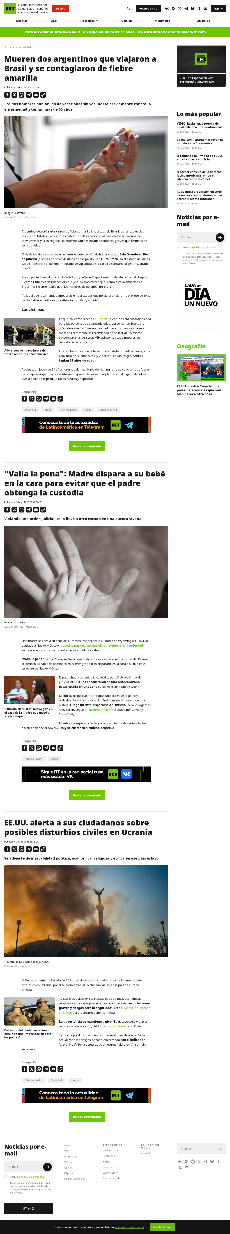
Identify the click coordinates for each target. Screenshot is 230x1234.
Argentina (30, 410)
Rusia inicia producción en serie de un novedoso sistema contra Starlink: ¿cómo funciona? (199, 195)
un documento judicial (100, 709)
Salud (88, 410)
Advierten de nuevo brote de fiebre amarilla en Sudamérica (26, 352)
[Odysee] (193, 1161)
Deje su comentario (87, 446)
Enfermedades (67, 410)
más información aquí (129, 1227)
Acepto (200, 247)
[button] (201, 59)
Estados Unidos (33, 759)
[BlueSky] (193, 8)
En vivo (60, 8)
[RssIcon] (180, 1167)
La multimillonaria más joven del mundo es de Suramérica (200, 141)
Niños (54, 759)
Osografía (191, 346)
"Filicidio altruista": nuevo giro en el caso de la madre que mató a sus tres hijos (28, 712)
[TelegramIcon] (186, 8)
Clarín (31, 268)
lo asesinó (101, 645)
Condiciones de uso (113, 1178)
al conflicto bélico (115, 1026)
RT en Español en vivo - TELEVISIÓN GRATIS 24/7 (197, 80)
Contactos (108, 1156)
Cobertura (108, 1167)
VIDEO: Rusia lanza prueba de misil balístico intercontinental (199, 125)
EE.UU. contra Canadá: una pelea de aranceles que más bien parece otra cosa (199, 390)
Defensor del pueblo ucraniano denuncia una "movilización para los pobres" (27, 1034)
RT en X (28, 1208)
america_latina (108, 410)
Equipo (106, 1161)
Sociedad (56, 1080)
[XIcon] (180, 8)
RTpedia (68, 1173)
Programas (87, 21)
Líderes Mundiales (74, 1179)
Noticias (21, 21)
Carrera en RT (110, 1172)
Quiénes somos (111, 1150)
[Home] (10, 8)
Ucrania (74, 1080)
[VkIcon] (167, 8)
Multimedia (162, 21)
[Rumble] (173, 8)
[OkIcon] (199, 8)
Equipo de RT (205, 21)
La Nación (100, 319)
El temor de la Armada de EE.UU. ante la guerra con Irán (200, 158)
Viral (53, 21)
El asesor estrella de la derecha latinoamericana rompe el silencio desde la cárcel (199, 175)
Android (145, 1153)
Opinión (126, 21)
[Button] (128, 8)
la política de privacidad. (204, 247)
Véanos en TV (148, 8)
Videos (68, 1162)
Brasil (47, 410)
